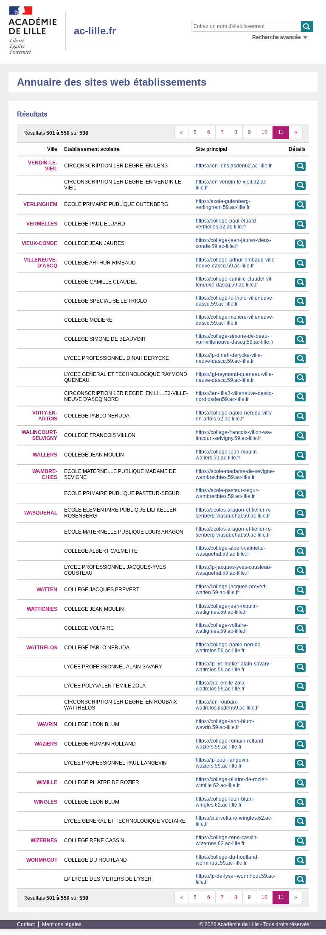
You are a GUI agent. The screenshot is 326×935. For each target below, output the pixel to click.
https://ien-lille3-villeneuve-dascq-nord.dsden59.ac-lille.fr (234, 396)
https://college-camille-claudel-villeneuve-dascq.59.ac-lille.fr (234, 282)
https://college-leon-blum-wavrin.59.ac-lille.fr (225, 724)
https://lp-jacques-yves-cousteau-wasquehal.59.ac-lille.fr (234, 570)
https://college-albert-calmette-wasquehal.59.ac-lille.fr (230, 551)
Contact (26, 924)
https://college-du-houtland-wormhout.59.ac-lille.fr (227, 860)
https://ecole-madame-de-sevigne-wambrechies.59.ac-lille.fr (235, 474)
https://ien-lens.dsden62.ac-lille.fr (234, 166)
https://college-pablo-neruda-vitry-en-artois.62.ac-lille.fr (234, 416)
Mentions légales (62, 924)
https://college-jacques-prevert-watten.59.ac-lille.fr (231, 590)
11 (281, 132)
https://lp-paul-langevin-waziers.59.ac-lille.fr (223, 763)
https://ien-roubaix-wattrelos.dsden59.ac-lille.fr (227, 705)
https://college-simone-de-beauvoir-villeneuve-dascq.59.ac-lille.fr (234, 339)
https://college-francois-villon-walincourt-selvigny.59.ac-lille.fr (234, 435)
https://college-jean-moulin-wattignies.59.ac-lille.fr (227, 609)
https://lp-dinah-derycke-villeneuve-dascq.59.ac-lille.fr (229, 358)
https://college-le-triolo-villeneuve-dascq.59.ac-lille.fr (235, 301)
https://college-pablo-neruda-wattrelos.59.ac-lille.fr (229, 648)
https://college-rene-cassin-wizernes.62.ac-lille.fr (227, 840)
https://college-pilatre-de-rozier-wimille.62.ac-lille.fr (232, 782)
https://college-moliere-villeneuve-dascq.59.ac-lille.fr (235, 320)
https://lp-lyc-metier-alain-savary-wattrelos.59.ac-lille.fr (233, 667)
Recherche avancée (276, 37)
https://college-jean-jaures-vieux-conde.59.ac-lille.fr (233, 243)
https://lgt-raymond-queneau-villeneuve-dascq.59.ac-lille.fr (234, 377)
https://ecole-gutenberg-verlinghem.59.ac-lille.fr (223, 204)
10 (264, 132)
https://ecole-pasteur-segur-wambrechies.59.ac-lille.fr (227, 493)
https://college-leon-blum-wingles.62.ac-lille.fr (225, 802)
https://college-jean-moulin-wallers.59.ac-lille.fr (227, 455)
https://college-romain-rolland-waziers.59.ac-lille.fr (230, 744)
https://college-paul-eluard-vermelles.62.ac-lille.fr (227, 224)
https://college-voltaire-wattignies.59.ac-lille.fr (222, 628)
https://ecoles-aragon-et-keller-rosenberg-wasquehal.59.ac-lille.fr (234, 513)
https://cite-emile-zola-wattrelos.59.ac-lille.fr (221, 686)
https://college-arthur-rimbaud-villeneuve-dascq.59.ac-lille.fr (236, 263)
